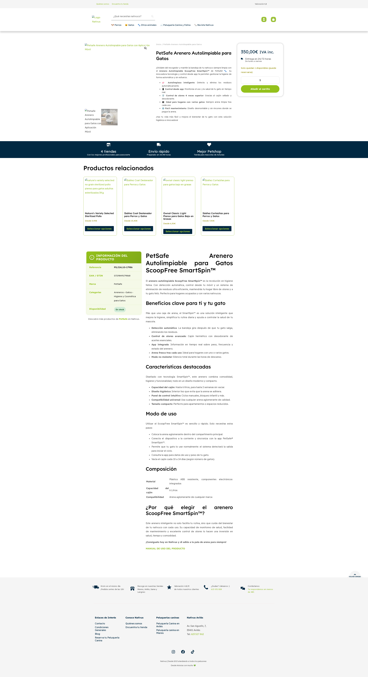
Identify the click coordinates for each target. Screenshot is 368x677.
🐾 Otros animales (147, 25)
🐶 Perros (116, 25)
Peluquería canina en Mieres (167, 631)
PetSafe (123, 319)
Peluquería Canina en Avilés (167, 625)
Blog (97, 633)
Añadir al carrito (260, 88)
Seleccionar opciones (99, 228)
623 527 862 (197, 634)
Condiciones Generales (101, 629)
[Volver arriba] (355, 575)
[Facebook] (183, 652)
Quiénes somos (102, 4)
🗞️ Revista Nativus (203, 25)
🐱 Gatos (129, 25)
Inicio (158, 44)
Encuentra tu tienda (120, 4)
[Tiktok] (192, 652)
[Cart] (273, 19)
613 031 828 (216, 589)
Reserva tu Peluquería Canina (107, 639)
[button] (145, 48)
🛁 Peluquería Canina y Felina (175, 25)
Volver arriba (355, 577)
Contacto (100, 623)
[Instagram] (173, 652)
